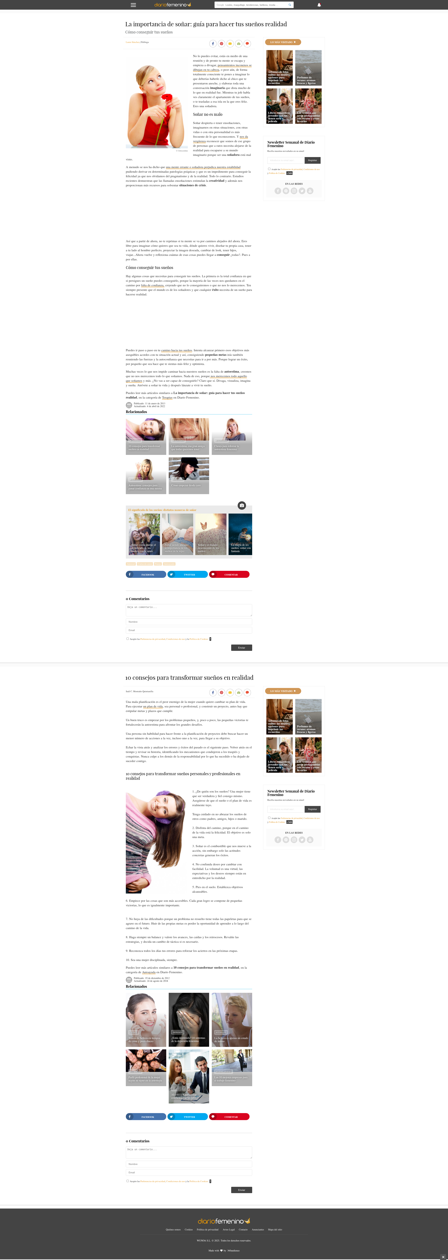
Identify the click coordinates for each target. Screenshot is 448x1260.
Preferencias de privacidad (152, 639)
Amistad (131, 563)
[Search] (290, 5)
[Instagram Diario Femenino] (294, 191)
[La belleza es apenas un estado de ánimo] (232, 1046)
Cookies (189, 1229)
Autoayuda (135, 440)
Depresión (178, 479)
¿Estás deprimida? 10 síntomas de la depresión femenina (188, 1039)
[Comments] (247, 44)
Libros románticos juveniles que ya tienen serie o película (279, 117)
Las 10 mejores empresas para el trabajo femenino (230, 1078)
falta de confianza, (152, 285)
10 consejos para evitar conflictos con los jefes (184, 1096)
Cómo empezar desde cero (186, 485)
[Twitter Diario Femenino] (302, 191)
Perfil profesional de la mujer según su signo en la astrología (145, 1078)
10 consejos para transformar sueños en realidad (144, 447)
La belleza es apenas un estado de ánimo (231, 1039)
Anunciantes (258, 1229)
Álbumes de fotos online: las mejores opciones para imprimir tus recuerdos (279, 77)
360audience (233, 1250)
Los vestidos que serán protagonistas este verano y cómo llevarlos (308, 117)
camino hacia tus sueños (176, 350)
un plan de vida (153, 706)
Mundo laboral (180, 1089)
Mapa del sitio (275, 1229)
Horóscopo (135, 1071)
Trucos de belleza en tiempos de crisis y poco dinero (144, 1039)
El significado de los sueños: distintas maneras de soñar (162, 510)
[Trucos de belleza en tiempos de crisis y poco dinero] (146, 1046)
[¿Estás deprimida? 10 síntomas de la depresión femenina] (189, 1045)
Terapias (167, 397)
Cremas (133, 1032)
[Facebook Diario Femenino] (278, 191)
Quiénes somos (173, 1229)
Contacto (243, 1229)
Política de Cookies (199, 639)
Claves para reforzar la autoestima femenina (226, 447)
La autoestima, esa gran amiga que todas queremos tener (188, 447)
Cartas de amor (145, 563)
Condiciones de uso (176, 639)
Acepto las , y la (169, 639)
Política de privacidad (207, 1229)
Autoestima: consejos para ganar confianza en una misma (145, 486)
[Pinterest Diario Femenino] (286, 191)
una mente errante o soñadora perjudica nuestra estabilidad (203, 167)
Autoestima (178, 440)
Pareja (158, 563)
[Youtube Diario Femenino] (310, 191)
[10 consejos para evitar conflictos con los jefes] (189, 1102)
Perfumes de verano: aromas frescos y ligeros (306, 80)
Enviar (241, 647)
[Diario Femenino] (172, 6)
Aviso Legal (229, 1229)
